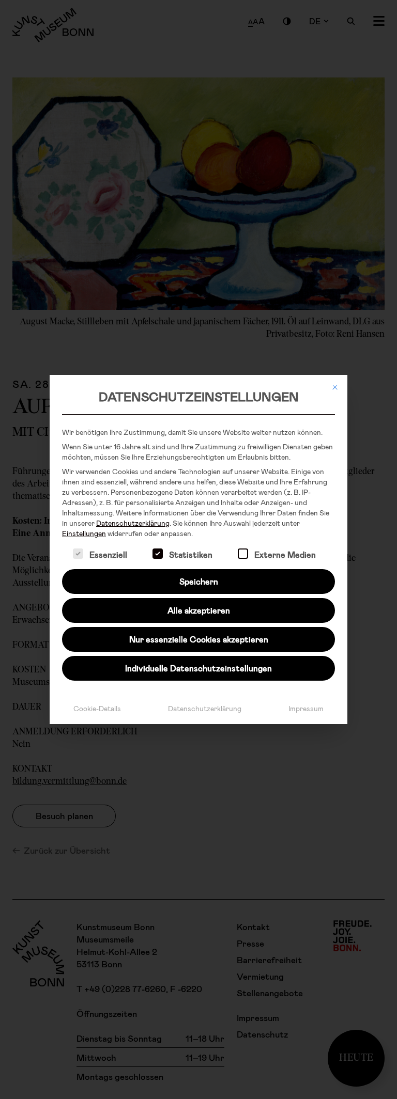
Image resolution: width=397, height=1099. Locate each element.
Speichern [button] (198, 581)
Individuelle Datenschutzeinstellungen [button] (198, 668)
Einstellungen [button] (84, 533)
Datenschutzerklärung (133, 523)
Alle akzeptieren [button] (198, 610)
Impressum (306, 708)
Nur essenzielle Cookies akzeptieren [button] (198, 639)
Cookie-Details (97, 708)
